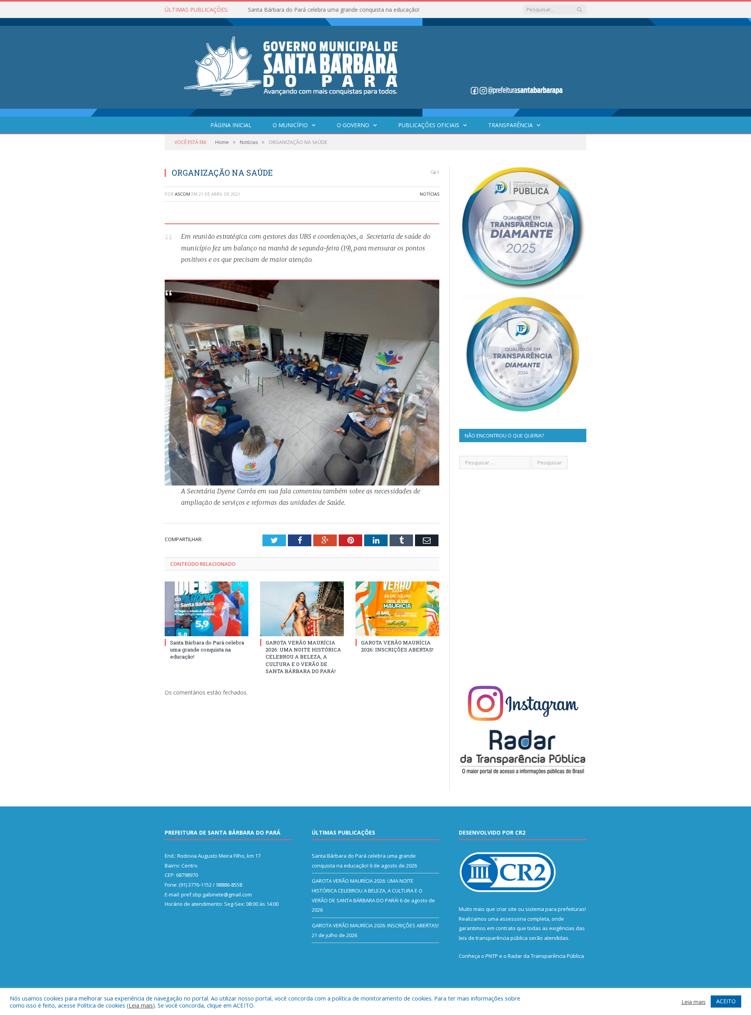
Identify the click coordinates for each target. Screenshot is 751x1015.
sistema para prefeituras (555, 908)
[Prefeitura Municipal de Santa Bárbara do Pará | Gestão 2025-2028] (375, 66)
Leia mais (141, 1005)
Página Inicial (231, 125)
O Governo (353, 125)
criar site (506, 908)
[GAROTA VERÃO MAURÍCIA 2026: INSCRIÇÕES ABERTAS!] (397, 608)
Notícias (429, 194)
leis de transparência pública (493, 937)
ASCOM (182, 194)
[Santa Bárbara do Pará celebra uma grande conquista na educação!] (206, 608)
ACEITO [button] (726, 1001)
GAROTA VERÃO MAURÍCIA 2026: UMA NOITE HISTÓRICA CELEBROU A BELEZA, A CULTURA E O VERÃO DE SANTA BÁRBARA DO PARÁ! (338, 9)
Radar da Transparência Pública (546, 955)
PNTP (491, 955)
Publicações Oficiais (428, 125)
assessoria (512, 918)
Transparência (510, 125)
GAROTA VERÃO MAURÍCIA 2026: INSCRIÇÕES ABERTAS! (397, 646)
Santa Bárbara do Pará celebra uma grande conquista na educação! (207, 649)
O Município (290, 125)
